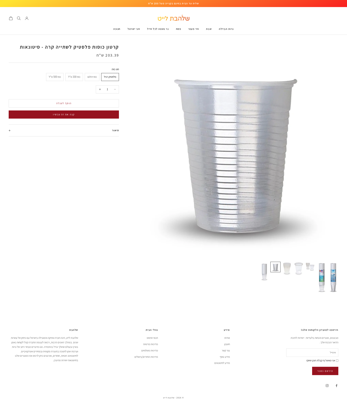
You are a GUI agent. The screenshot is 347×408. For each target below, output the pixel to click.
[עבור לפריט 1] (333, 277)
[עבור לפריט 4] (299, 269)
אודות (227, 337)
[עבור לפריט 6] (275, 267)
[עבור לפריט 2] (322, 277)
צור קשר (226, 350)
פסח (178, 29)
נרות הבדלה (226, 29)
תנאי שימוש (152, 337)
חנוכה (116, 29)
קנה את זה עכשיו (64, 114)
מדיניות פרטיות (150, 344)
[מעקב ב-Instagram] (327, 385)
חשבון (227, 344)
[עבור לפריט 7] (264, 271)
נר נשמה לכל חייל (158, 29)
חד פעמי (193, 29)
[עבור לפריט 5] (287, 268)
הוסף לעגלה (64, 103)
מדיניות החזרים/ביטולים (146, 356)
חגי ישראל (134, 29)
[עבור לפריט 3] (310, 267)
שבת (209, 29)
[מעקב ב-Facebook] (336, 385)
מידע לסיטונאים (222, 363)
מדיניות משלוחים (149, 350)
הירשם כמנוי (325, 371)
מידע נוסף (225, 356)
